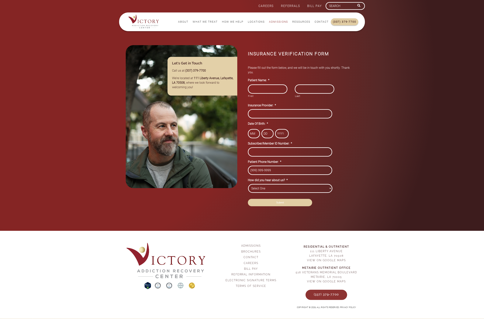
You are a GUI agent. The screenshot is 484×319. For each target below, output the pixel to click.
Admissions (278, 21)
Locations (256, 21)
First (250, 96)
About (183, 21)
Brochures (251, 251)
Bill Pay (314, 6)
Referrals (290, 6)
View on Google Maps (326, 260)
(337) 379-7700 (344, 21)
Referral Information (251, 274)
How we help (233, 21)
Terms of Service (251, 285)
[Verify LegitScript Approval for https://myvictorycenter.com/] (148, 288)
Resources (301, 21)
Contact (322, 21)
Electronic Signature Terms (251, 280)
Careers (266, 6)
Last (297, 96)
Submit (280, 202)
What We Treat (205, 21)
